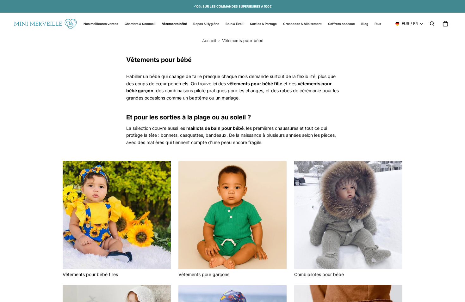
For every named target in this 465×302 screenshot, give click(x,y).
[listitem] (377, 23)
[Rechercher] (432, 24)
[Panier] (445, 24)
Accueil (209, 40)
